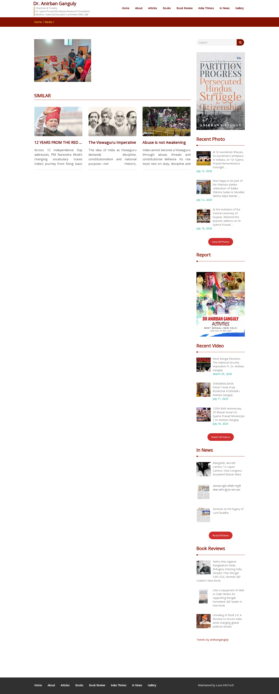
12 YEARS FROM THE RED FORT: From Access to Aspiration (58, 142)
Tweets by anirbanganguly (212, 639)
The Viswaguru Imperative (112, 142)
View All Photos (220, 241)
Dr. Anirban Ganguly (54, 3)
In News (225, 8)
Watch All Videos (220, 437)
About (139, 8)
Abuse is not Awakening (164, 142)
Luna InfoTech (225, 685)
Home (125, 8)
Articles (152, 8)
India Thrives (206, 8)
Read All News (221, 535)
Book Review (185, 8)
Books (167, 8)
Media (48, 22)
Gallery (239, 8)
